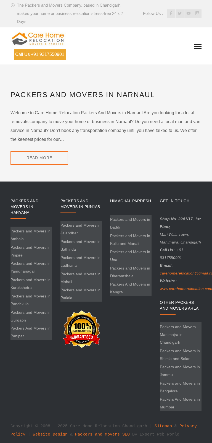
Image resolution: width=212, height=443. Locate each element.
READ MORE (39, 158)
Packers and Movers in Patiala (80, 294)
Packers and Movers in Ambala (30, 235)
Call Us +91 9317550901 (39, 54)
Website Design (50, 434)
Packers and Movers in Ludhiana (80, 261)
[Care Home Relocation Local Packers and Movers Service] (38, 38)
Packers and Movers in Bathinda (80, 245)
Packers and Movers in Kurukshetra (30, 284)
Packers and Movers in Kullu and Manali (130, 240)
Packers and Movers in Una (130, 256)
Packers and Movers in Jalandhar (80, 229)
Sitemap (163, 426)
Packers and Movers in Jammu (180, 371)
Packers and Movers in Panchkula (30, 300)
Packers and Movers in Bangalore (180, 387)
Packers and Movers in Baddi (130, 223)
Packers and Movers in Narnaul (82, 94)
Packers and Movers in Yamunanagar (30, 267)
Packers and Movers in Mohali (80, 278)
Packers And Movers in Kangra (130, 288)
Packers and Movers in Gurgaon (30, 316)
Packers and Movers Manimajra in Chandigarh (178, 334)
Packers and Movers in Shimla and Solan (180, 355)
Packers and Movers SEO (102, 434)
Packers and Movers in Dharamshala (130, 272)
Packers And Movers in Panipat (30, 332)
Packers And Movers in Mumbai (180, 403)
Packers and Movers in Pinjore (30, 251)
